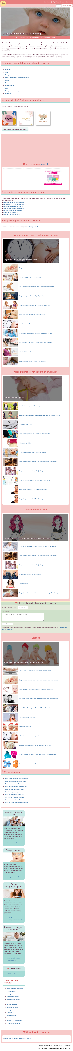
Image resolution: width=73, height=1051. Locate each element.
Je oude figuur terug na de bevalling (30, 574)
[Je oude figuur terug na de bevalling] (11, 574)
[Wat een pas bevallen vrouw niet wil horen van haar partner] (11, 268)
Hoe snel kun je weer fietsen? (14, 797)
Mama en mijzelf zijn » (10, 212)
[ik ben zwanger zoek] (54, 2)
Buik (6, 88)
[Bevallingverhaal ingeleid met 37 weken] (11, 361)
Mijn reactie (5, 611)
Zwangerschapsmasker (12, 75)
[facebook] (66, 1048)
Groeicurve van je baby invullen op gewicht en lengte (35, 670)
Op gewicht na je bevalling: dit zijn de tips (31, 471)
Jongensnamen (13, 877)
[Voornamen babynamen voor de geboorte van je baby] (11, 745)
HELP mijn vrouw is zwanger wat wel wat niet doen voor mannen (38, 698)
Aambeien (8, 69)
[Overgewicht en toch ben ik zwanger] (11, 499)
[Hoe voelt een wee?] (11, 351)
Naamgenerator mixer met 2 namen (30, 764)
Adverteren (42, 1045)
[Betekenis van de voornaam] (11, 717)
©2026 (61, 1045)
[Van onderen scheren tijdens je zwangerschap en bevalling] (11, 286)
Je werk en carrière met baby (14, 800)
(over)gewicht (9, 85)
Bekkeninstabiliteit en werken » (13, 202)
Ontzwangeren (23, 583)
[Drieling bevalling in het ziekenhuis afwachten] (11, 305)
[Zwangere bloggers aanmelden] (14, 936)
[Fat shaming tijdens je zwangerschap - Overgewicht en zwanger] (11, 415)
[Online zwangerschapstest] (14, 893)
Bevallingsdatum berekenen (27, 324)
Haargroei (8, 93)
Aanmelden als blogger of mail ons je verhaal (17, 1038)
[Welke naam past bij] (11, 726)
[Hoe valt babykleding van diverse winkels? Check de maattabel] (11, 708)
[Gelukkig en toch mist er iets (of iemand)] (11, 452)
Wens (57, 2)
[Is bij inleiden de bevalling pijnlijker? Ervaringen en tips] (11, 333)
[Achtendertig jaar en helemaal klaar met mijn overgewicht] (11, 461)
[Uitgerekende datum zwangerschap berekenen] (11, 736)
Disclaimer (68, 1045)
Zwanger (62, 2)
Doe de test (12, 843)
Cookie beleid (42, 1048)
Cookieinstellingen (53, 1048)
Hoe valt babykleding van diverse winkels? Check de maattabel (38, 708)
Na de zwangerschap (35, 37)
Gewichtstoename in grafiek (14, 398)
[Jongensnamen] (14, 857)
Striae (7, 83)
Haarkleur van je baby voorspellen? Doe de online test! (23, 662)
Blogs (48, 2)
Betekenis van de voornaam (27, 717)
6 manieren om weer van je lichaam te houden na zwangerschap (26, 538)
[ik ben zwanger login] (51, 2)
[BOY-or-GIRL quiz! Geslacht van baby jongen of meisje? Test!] (11, 754)
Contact (55, 1045)
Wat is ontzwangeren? (12, 784)
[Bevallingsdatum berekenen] (11, 323)
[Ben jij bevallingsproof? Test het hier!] (11, 277)
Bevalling (69, 2)
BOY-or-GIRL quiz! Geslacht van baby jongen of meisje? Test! (37, 754)
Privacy (62, 1048)
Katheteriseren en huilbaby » (12, 210)
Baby (44, 2)
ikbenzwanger (3, 3)
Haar (6, 72)
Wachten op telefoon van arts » (13, 208)
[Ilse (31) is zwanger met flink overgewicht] (11, 406)
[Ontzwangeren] (11, 583)
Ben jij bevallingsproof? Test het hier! (30, 277)
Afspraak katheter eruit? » (11, 214)
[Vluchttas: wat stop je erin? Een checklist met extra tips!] (11, 342)
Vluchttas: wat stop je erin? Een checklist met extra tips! (35, 342)
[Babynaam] (9, 127)
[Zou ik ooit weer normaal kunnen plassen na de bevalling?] (11, 546)
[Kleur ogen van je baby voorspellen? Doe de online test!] (11, 689)
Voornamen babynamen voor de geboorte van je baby (35, 745)
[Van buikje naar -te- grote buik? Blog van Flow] (11, 433)
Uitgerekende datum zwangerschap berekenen (20, 260)
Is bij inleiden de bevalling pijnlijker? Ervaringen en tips (35, 333)
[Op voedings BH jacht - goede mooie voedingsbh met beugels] (11, 593)
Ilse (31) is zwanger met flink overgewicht (31, 406)
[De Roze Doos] (53, 184)
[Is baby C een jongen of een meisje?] (11, 314)
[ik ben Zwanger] (16, 37)
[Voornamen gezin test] (14, 821)
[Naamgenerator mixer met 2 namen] (11, 763)
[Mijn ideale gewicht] (11, 443)
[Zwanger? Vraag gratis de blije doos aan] (13, 187)
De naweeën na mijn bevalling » (13, 204)
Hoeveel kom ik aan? (25, 424)
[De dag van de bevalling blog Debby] (11, 296)
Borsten (7, 80)
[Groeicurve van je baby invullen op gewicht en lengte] (11, 670)
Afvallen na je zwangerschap (14, 792)
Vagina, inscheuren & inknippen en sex (17, 77)
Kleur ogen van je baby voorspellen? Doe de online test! (36, 689)
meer (43, 164)
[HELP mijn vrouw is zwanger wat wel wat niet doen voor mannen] (11, 698)
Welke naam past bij (25, 726)
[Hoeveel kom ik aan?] (11, 424)
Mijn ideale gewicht (25, 443)
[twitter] (69, 1048)
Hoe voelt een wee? (25, 351)
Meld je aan (33, 226)
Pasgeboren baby (23, 37)
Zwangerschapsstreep (12, 91)
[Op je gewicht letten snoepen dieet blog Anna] (11, 480)
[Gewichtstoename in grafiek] (32, 400)
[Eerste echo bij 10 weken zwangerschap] (11, 489)
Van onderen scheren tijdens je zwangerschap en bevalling (36, 286)
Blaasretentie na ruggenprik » (13, 206)
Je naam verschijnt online (10, 607)
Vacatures (49, 1045)
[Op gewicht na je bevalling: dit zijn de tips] (11, 471)
